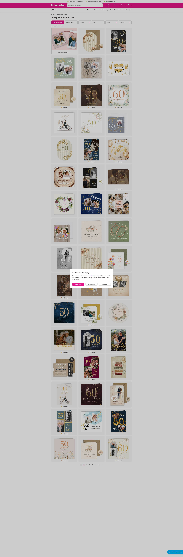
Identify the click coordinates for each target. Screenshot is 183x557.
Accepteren (78, 284)
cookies (91, 275)
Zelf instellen (91, 284)
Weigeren (104, 284)
